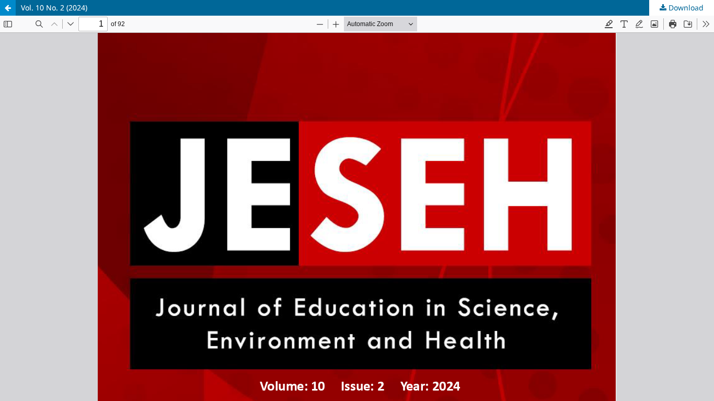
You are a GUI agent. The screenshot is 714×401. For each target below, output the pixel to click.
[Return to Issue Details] (8, 8)
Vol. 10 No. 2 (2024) (54, 8)
